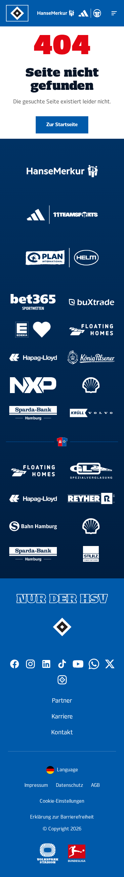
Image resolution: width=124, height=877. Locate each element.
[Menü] (114, 13)
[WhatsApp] (94, 664)
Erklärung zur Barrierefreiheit (62, 817)
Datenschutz (69, 785)
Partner (62, 700)
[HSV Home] (17, 13)
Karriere (62, 716)
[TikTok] (62, 664)
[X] (109, 664)
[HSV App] (62, 680)
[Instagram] (30, 664)
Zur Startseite (62, 125)
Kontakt (62, 732)
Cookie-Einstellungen (62, 801)
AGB (95, 785)
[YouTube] (78, 664)
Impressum (36, 785)
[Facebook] (14, 664)
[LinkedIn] (46, 664)
